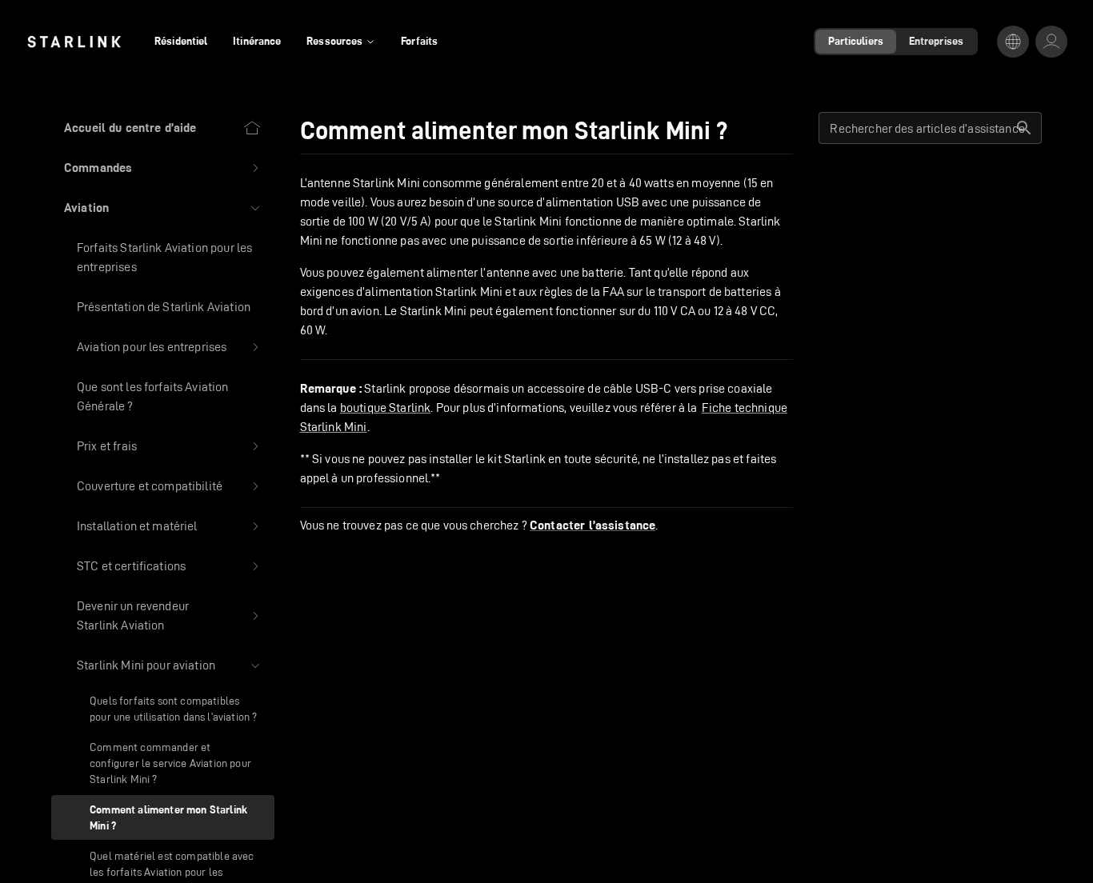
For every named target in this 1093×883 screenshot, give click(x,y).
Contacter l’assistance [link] (592, 525)
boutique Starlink (385, 407)
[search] (1024, 128)
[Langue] (1013, 42)
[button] (162, 168)
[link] (74, 42)
